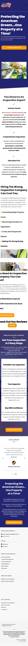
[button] (26, 5)
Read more (14, 457)
